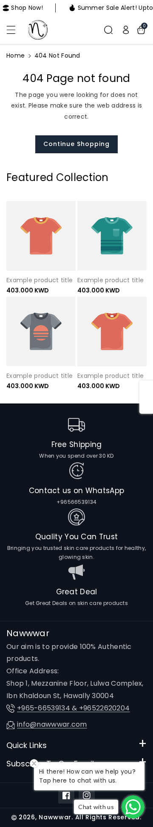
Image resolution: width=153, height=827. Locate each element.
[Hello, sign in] (126, 30)
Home (15, 55)
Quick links (26, 745)
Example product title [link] (39, 280)
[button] (15, 30)
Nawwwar (55, 817)
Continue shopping (76, 144)
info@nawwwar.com (52, 724)
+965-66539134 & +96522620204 (73, 708)
